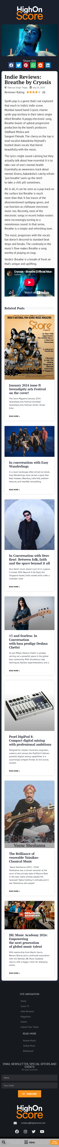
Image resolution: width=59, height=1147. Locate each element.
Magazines (26, 1016)
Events (24, 1021)
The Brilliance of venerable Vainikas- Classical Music (24, 857)
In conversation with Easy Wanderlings (28, 464)
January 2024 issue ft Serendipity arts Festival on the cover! (27, 389)
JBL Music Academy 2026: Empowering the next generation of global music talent (28, 941)
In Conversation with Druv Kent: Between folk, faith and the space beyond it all (29, 559)
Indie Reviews (27, 1011)
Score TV (25, 1006)
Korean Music (29, 1040)
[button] (4, 1142)
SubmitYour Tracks (54, 1142)
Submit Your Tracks (30, 1026)
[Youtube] (42, 1131)
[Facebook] (17, 1131)
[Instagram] (25, 1131)
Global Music (29, 1045)
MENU (32, 1142)
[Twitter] (34, 1131)
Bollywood (28, 1050)
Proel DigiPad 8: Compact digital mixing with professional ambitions (30, 740)
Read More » (14, 416)
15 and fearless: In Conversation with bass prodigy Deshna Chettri (28, 641)
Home (23, 1000)
